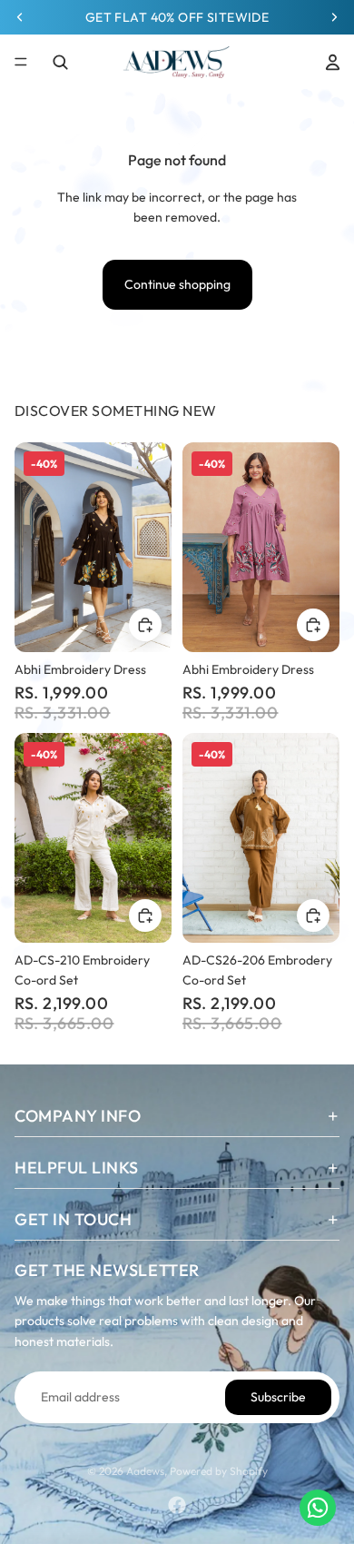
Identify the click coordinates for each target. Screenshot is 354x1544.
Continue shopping (177, 284)
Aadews (145, 1471)
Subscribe (278, 1397)
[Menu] (21, 62)
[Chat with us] (318, 1508)
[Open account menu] (332, 62)
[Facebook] (177, 1505)
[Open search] (60, 62)
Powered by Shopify (219, 1471)
